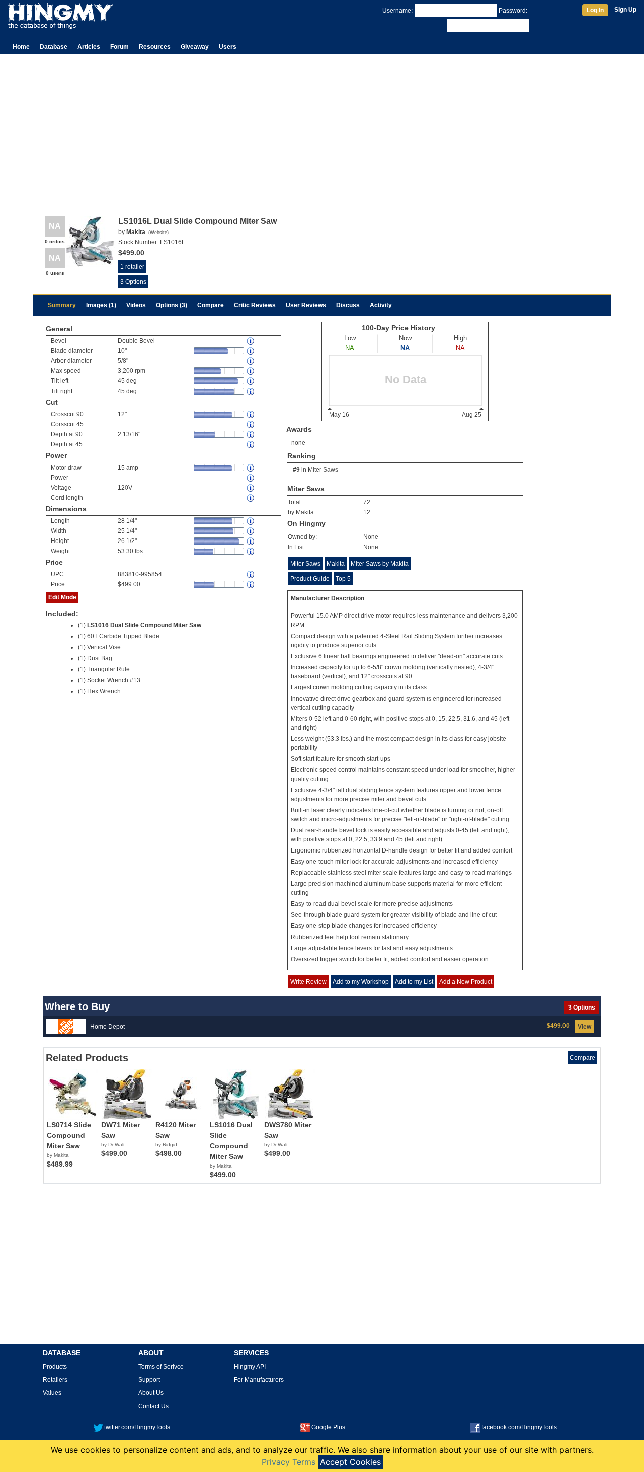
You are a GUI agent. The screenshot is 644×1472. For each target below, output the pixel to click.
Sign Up (625, 9)
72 (366, 502)
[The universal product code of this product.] (251, 574)
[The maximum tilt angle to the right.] (251, 391)
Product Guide (310, 578)
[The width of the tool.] (251, 531)
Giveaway (195, 46)
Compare (210, 305)
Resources (155, 46)
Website (158, 232)
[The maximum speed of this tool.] (251, 371)
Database (53, 46)
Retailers (55, 1379)
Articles (88, 46)
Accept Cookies (350, 1462)
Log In (595, 10)
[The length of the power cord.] (251, 498)
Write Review (308, 981)
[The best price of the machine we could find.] (251, 584)
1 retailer (132, 266)
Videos (136, 305)
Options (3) (171, 305)
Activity (381, 305)
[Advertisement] (322, 129)
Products (55, 1366)
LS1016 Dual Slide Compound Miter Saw (144, 625)
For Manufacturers (259, 1379)
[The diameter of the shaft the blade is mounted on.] (251, 361)
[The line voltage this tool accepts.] (251, 488)
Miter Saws (323, 469)
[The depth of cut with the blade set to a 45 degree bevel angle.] (251, 444)
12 (366, 512)
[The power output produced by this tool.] (251, 478)
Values (52, 1393)
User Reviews (306, 305)
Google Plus (328, 1427)
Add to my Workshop (361, 981)
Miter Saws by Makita (380, 563)
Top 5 (343, 578)
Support (149, 1379)
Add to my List (414, 981)
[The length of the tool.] (251, 521)
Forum (119, 46)
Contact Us (153, 1406)
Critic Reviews (255, 305)
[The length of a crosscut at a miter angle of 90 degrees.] (251, 414)
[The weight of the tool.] (251, 551)
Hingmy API (250, 1366)
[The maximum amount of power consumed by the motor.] (251, 468)
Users (227, 46)
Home (21, 46)
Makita (336, 563)
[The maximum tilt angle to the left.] (251, 381)
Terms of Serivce (161, 1366)
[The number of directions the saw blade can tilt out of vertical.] (251, 341)
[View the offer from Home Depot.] (66, 1026)
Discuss (348, 305)
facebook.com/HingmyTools (519, 1427)
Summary (62, 305)
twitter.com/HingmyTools (137, 1427)
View (584, 1026)
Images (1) (101, 305)
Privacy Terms (288, 1462)
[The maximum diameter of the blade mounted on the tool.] (251, 351)
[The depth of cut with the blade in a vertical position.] (251, 434)
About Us (151, 1393)
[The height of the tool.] (251, 541)
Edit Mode (62, 597)
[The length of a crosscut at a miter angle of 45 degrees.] (251, 424)
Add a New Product (465, 981)
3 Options (133, 281)
